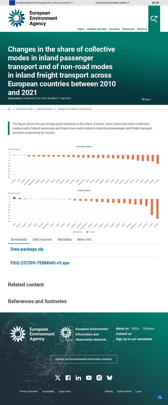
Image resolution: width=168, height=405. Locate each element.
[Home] (9, 109)
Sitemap (109, 391)
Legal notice (64, 391)
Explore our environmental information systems (84, 359)
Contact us (124, 334)
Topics (80, 29)
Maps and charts (45, 109)
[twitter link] (58, 377)
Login (138, 391)
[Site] (32, 18)
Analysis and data (96, 29)
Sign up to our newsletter (134, 339)
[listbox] (41, 3)
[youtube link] (89, 377)
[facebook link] (68, 377)
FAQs (135, 328)
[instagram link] (99, 377)
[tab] (19, 239)
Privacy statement (29, 391)
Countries (114, 29)
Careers (148, 328)
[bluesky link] (110, 377)
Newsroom (128, 29)
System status (124, 391)
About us (142, 29)
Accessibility (48, 391)
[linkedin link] (79, 377)
